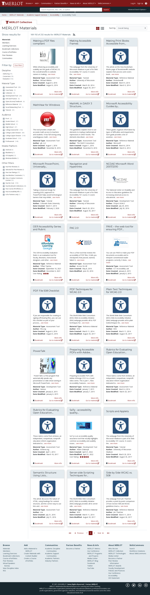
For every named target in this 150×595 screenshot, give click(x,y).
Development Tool (14, 96)
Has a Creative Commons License (14, 179)
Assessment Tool (13, 87)
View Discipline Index (11, 568)
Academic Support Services (37, 15)
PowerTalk (39, 351)
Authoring (6, 74)
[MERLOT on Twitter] (133, 586)
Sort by (112, 28)
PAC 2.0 (74, 228)
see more (51, 74)
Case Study (11, 90)
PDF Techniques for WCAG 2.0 (81, 291)
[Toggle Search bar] (75, 12)
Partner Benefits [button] (60, 3)
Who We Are (113, 548)
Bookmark (39, 94)
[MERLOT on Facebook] (127, 586)
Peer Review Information (113, 562)
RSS (4, 571)
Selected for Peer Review (15, 170)
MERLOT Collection (115, 551)
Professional (12, 141)
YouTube (90, 568)
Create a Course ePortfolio (30, 559)
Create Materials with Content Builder (32, 554)
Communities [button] (46, 3)
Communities (7, 58)
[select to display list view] (102, 28)
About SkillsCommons (137, 553)
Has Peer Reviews (12, 167)
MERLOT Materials (16, 15)
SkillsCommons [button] (103, 3)
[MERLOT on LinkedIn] (139, 586)
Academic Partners (52, 558)
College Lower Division (15, 133)
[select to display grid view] (97, 28)
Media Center (92, 558)
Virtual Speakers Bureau (9, 564)
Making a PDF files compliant (44, 42)
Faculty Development (116, 568)
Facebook (91, 563)
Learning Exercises (9, 46)
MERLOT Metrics (93, 548)
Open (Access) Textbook (15, 101)
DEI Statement (114, 578)
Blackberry (10, 153)
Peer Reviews (7, 55)
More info (58, 92)
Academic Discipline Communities (52, 549)
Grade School (12, 121)
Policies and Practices (116, 571)
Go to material (55, 94)
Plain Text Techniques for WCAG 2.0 (119, 291)
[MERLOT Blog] (146, 586)
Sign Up (140, 3)
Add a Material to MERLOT (30, 549)
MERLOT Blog (92, 561)
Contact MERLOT (92, 584)
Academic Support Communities (52, 554)
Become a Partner (73, 548)
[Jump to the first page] (69, 533)
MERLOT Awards (114, 566)
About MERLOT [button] (89, 3)
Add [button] (36, 3)
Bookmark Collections (10, 49)
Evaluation (6, 79)
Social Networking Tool (15, 107)
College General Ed (14, 130)
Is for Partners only (13, 194)
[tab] (19, 22)
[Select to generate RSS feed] (73, 34)
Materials (6, 548)
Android (9, 150)
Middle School (12, 124)
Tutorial (10, 110)
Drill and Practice (13, 99)
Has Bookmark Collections (16, 186)
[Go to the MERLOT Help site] (146, 3)
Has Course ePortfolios (14, 189)
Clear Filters (18, 65)
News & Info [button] (75, 3)
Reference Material (14, 104)
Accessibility (54, 15)
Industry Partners (51, 561)
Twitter (90, 566)
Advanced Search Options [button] (136, 10)
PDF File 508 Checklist (46, 290)
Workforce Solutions (137, 551)
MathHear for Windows (46, 105)
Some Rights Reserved (75, 584)
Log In (133, 3)
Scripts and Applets (117, 411)
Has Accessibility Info (14, 192)
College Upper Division (15, 136)
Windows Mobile (12, 158)
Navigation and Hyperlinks (78, 165)
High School (11, 127)
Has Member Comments (15, 175)
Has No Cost (12, 183)
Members (5, 43)
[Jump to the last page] (108, 533)
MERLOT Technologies (117, 553)
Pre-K (9, 119)
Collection (10, 93)
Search (106, 10)
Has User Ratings (13, 172)
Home (4, 15)
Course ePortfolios (9, 52)
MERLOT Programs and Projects (94, 554)
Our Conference (93, 551)
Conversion (6, 76)
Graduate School (13, 138)
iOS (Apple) (11, 155)
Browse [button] (29, 3)
